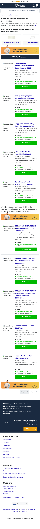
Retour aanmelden (9, 471)
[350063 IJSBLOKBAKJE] (8, 156)
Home (3, 15)
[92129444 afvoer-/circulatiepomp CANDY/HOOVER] (8, 67)
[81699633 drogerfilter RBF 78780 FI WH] (8, 186)
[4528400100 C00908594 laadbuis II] (8, 262)
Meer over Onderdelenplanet (14, 497)
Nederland (20, 503)
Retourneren (7, 448)
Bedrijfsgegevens (9, 486)
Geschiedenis (8, 488)
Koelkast (10, 15)
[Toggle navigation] (2, 5)
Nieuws (5, 494)
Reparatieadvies (8, 491)
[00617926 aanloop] (8, 330)
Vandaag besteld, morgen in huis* (17, 404)
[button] (20, 10)
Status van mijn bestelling (12, 468)
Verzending (7, 439)
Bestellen (27, 87)
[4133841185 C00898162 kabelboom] (8, 230)
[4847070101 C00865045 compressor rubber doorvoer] (8, 295)
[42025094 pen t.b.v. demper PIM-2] (8, 360)
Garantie (6, 442)
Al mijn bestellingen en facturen (14, 473)
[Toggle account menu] (33, 5)
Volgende (34, 392)
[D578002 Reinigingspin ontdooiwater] (8, 100)
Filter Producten (21, 57)
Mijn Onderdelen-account (13, 477)
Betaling (6, 451)
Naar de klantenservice (12, 458)
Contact (6, 454)
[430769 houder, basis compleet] (8, 128)
